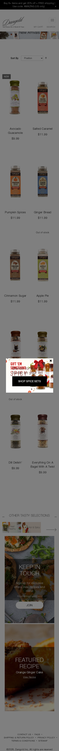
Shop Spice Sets (29, 381)
